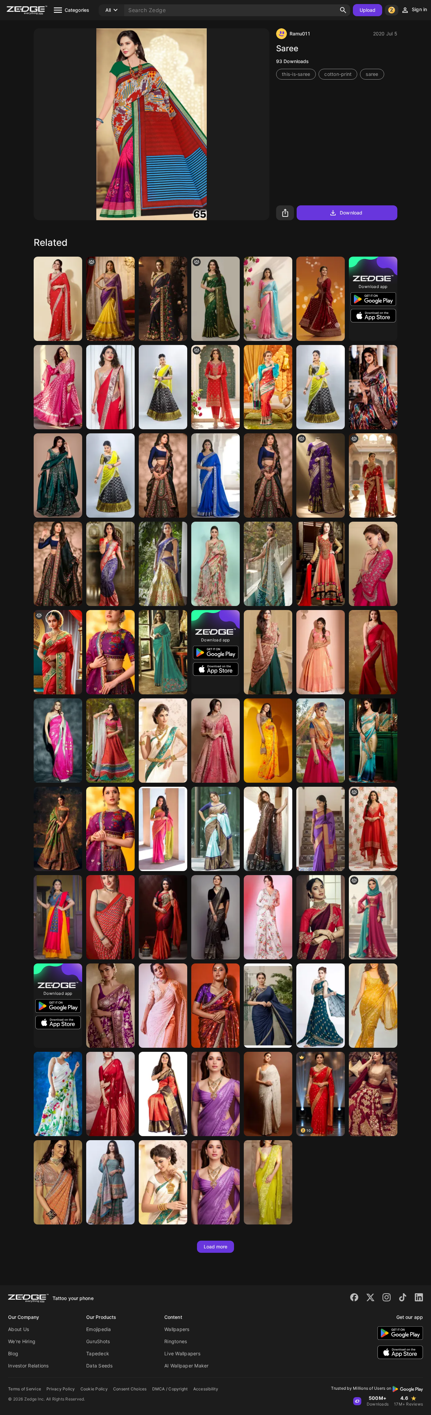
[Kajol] (58, 299)
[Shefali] (215, 564)
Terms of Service (24, 1388)
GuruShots (98, 1341)
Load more (216, 1246)
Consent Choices (130, 1388)
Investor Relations (28, 1365)
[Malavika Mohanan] (58, 387)
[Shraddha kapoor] (320, 564)
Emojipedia (98, 1329)
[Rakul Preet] (58, 1182)
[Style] (268, 829)
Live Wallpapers (182, 1353)
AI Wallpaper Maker (186, 1365)
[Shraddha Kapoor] (373, 1005)
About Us (18, 1329)
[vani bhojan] (163, 1094)
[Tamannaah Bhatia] (110, 652)
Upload (368, 10)
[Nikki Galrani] (268, 1005)
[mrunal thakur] (110, 1005)
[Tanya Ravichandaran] (110, 1182)
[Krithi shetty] (58, 475)
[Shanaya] (58, 829)
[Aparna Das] (320, 299)
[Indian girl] (215, 299)
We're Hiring (21, 1341)
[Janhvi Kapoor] (373, 1094)
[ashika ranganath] (163, 564)
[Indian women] (320, 829)
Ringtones (175, 1341)
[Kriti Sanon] (373, 564)
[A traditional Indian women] (373, 475)
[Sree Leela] (373, 387)
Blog (13, 1353)
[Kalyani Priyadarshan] (215, 740)
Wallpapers (177, 1329)
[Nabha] (110, 564)
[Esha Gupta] (163, 652)
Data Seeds (99, 1365)
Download (351, 212)
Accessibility (205, 1388)
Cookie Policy (94, 1388)
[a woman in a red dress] (215, 387)
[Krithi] (163, 475)
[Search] (343, 10)
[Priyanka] (110, 387)
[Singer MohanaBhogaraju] (268, 652)
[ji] (320, 475)
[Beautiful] (268, 299)
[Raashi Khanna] (268, 1182)
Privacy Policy (60, 1388)
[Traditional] (320, 740)
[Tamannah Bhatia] (320, 917)
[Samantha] (110, 1094)
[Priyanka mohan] (215, 1005)
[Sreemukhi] (163, 387)
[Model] (268, 387)
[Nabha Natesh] (110, 740)
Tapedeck (97, 1353)
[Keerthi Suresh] (58, 1094)
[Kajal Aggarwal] (373, 652)
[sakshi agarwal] (320, 652)
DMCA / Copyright (170, 1388)
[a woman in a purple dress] (110, 299)
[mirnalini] (163, 829)
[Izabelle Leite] (163, 740)
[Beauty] (163, 299)
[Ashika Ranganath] (163, 1005)
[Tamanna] (215, 1094)
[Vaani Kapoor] (268, 1094)
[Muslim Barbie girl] (373, 917)
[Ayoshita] (268, 917)
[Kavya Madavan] (163, 917)
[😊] (215, 475)
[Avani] (268, 564)
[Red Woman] (58, 652)
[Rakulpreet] (268, 740)
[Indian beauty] (373, 740)
